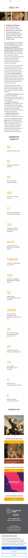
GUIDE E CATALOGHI (14, 470)
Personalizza (14, 551)
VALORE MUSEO (14, 499)
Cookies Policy (4, 541)
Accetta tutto (14, 548)
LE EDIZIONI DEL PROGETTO (14, 442)
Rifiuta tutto (14, 555)
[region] (14, 546)
